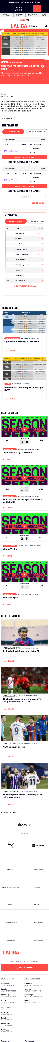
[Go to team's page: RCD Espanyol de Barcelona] (12, 265)
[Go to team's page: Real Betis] (12, 244)
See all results (39, 203)
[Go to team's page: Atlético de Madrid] (12, 254)
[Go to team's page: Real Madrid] (12, 233)
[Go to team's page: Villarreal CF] (12, 275)
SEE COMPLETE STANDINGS (23, 286)
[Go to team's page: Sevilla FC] (12, 238)
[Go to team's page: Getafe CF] (12, 270)
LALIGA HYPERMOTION (37, 131)
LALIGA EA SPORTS (13, 131)
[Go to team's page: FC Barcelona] (12, 259)
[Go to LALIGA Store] (24, 20)
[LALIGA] (19, 26)
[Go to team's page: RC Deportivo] (12, 280)
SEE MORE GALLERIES (8, 812)
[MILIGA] (45, 26)
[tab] (13, 131)
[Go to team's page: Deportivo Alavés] (12, 249)
